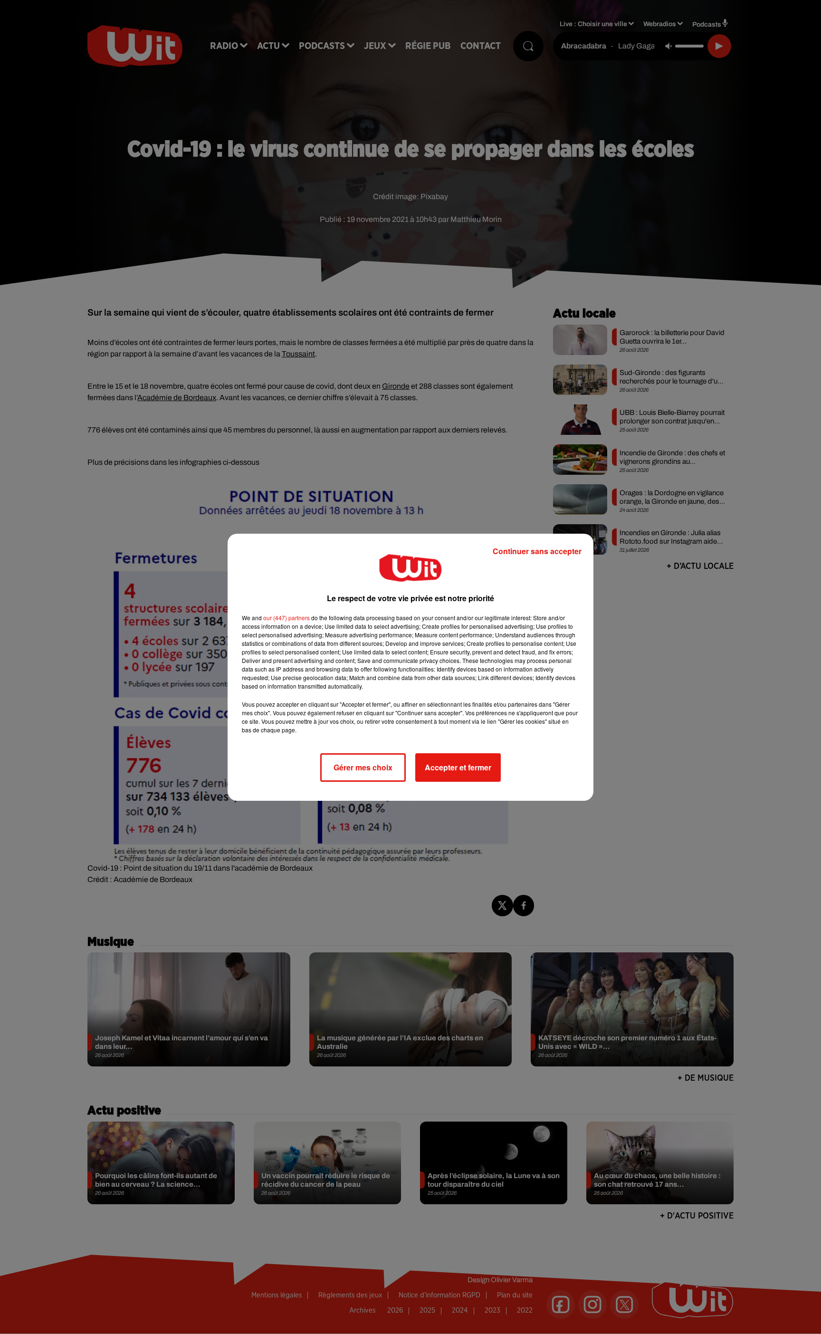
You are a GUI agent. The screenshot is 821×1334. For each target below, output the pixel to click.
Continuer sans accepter (537, 551)
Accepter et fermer (458, 767)
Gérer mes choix (363, 767)
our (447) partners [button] (286, 618)
